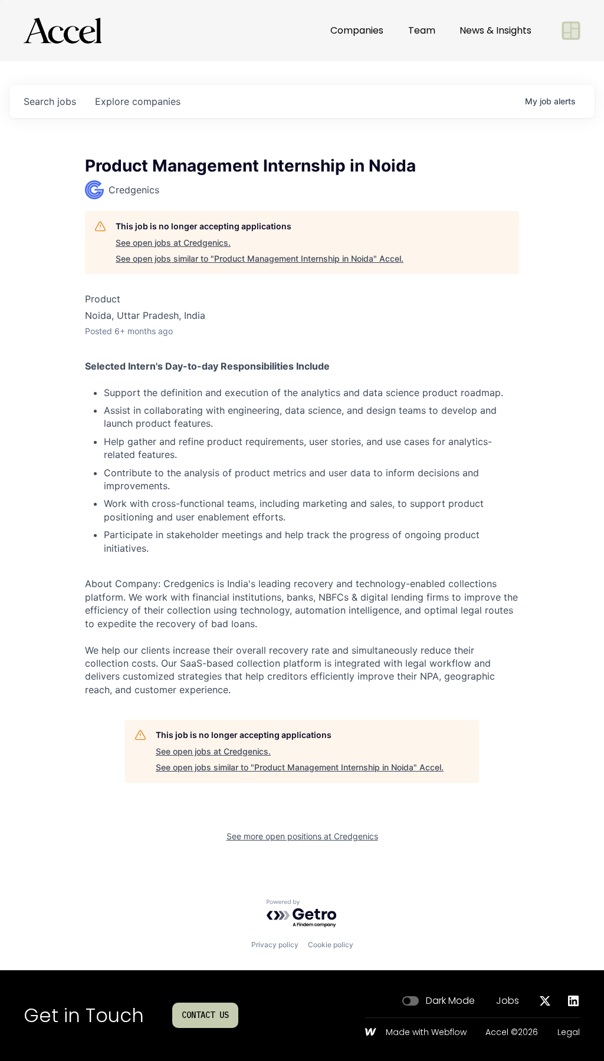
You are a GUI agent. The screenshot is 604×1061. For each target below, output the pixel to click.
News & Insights (495, 30)
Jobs (507, 1001)
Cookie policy (330, 944)
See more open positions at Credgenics (302, 836)
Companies (356, 30)
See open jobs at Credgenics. (173, 243)
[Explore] (571, 30)
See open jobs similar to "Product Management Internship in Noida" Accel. (259, 258)
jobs (50, 101)
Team (421, 30)
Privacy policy (274, 944)
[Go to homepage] (62, 31)
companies (137, 101)
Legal (568, 1032)
